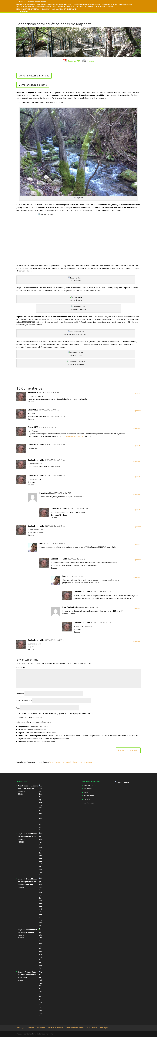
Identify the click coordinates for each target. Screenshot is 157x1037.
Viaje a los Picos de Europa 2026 (63, 7)
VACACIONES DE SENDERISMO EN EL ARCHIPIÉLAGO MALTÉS (95, 7)
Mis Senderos (89, 803)
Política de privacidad (36, 1028)
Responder (137, 393)
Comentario (21, 667)
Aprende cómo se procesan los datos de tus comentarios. (70, 762)
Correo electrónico (24, 701)
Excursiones (88, 789)
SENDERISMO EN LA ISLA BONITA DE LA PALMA (117, 4)
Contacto (87, 799)
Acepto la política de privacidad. (31, 718)
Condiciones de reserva (75, 1028)
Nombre (20, 694)
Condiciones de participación (99, 1028)
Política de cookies (55, 1028)
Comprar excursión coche (33, 84)
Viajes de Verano (90, 785)
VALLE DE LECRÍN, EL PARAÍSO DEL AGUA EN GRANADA (33, 7)
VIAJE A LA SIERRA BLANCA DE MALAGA (64, 9)
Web (18, 708)
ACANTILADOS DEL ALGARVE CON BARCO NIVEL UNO (54, 4)
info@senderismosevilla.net (74, 436)
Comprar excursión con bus (34, 75)
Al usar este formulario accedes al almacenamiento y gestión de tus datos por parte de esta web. (56, 713)
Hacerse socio (89, 796)
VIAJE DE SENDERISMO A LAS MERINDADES (86, 4)
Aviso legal (20, 1028)
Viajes (86, 792)
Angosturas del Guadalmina (25, 4)
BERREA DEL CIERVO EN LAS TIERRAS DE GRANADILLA (33, 9)
